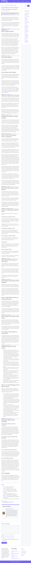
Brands (22, 1)
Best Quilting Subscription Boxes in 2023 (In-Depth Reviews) (27, 36)
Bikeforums (5, 495)
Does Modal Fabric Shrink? (8, 418)
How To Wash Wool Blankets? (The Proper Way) (7, 502)
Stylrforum (4, 496)
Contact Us (22, 549)
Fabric (4, 5)
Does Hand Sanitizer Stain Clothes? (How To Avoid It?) (8, 501)
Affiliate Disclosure (23, 552)
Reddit (4, 494)
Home (2, 5)
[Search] (28, 6)
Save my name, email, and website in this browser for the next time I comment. (10, 540)
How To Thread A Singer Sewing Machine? (27, 14)
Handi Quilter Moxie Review (15, 558)
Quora (4, 490)
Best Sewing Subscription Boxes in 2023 (27, 41)
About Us (22, 548)
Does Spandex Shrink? (8, 133)
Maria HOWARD (9, 508)
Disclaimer (22, 555)
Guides (18, 1)
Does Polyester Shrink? (8, 279)
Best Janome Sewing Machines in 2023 (27, 22)
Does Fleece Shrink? (7, 258)
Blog (26, 1)
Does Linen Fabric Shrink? (8, 94)
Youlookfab (5, 491)
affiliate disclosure (5, 14)
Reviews (14, 1)
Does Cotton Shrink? (8, 55)
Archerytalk (5, 493)
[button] (29, 1)
